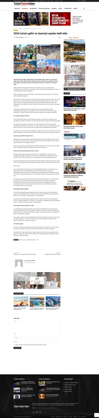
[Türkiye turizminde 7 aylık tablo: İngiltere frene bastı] (21, 301)
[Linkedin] (29, 41)
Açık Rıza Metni (68, 391)
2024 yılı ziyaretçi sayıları (31, 239)
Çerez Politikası (68, 389)
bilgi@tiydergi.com (53, 408)
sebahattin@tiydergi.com (41, 408)
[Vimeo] (83, 1)
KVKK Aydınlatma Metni (70, 384)
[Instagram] (79, 1)
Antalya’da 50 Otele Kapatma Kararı (52, 254)
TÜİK (37, 239)
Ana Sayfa (15, 28)
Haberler (15, 306)
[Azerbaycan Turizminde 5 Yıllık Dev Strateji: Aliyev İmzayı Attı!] (74, 168)
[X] (81, 1)
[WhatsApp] (32, 41)
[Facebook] (77, 1)
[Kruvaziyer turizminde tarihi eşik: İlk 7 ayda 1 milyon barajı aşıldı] (53, 301)
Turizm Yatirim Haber (19, 37)
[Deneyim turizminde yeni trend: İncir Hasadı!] (42, 383)
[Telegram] (35, 41)
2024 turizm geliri (22, 239)
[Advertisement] (37, 361)
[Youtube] (84, 1)
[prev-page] (14, 313)
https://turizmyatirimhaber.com (29, 262)
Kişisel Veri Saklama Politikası (71, 382)
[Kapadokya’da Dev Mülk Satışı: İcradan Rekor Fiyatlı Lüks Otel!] (74, 101)
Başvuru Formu (68, 387)
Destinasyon (66, 124)
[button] (83, 8)
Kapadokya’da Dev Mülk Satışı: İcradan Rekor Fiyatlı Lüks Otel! (74, 109)
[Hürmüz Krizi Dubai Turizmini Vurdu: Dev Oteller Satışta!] (74, 119)
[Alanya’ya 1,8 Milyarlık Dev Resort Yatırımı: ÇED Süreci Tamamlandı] (74, 150)
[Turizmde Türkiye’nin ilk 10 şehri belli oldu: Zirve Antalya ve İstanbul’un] (37, 301)
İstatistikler (20, 28)
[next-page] (16, 313)
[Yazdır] (38, 41)
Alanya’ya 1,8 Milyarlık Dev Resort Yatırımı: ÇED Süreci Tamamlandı (73, 158)
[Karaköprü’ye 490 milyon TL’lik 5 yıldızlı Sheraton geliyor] (17, 396)
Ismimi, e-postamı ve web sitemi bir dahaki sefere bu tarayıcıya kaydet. (31, 344)
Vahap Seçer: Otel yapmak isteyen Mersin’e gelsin (24, 254)
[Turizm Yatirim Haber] (14, 37)
